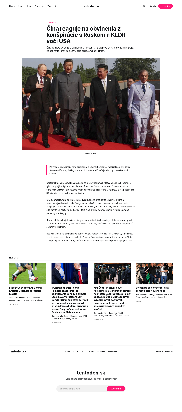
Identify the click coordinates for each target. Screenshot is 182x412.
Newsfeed (112, 351)
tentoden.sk (91, 6)
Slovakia (101, 351)
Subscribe (165, 6)
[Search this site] (144, 6)
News (20, 6)
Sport (91, 351)
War (49, 6)
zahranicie (51, 23)
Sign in (153, 6)
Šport (57, 6)
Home (12, 6)
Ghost (170, 351)
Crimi (28, 6)
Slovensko (39, 6)
